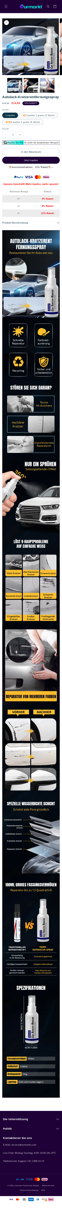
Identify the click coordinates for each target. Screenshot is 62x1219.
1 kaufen (10, 115)
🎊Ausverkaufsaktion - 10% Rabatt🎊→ (31, 167)
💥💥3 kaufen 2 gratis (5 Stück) (22, 122)
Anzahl (5, 129)
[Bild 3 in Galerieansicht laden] (47, 85)
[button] (6, 6)
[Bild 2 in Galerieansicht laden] (31, 85)
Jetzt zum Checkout (31, 160)
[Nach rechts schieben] (58, 86)
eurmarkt (18, 1185)
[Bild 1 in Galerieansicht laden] (14, 85)
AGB (43, 1190)
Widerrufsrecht (48, 1185)
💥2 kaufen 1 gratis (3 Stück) (39, 115)
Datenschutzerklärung (29, 1190)
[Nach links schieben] (3, 86)
